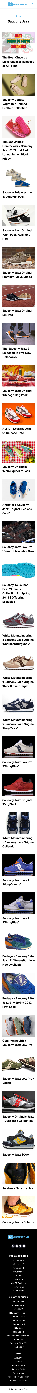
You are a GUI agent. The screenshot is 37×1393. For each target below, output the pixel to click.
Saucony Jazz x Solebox (18, 1222)
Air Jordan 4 (18, 1268)
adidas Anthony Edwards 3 (18, 1336)
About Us (18, 1358)
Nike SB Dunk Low (19, 1283)
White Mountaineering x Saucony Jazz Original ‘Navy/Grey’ (18, 724)
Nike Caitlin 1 (18, 1347)
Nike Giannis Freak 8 (18, 1313)
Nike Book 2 (18, 1332)
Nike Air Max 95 (19, 1291)
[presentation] (18, 42)
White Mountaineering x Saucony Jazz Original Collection (18, 842)
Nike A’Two (18, 1339)
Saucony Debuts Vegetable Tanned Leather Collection (14, 104)
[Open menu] (4, 4)
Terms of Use (18, 1373)
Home (18, 16)
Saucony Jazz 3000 (15, 1154)
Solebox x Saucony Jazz (18, 1188)
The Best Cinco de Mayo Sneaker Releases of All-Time (18, 62)
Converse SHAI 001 (18, 1343)
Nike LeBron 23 (18, 1305)
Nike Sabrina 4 (18, 1324)
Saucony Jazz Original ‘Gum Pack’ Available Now (17, 235)
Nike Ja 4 (18, 1328)
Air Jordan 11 (18, 1275)
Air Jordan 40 (18, 1301)
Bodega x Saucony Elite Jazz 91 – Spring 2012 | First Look (18, 1003)
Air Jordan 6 (18, 1272)
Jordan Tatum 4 (18, 1320)
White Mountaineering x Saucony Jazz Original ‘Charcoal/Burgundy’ (18, 640)
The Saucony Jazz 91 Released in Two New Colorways (16, 353)
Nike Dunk (18, 1279)
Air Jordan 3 (18, 1264)
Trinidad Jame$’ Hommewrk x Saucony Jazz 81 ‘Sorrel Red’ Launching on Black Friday (17, 150)
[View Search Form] (33, 4)
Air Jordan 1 (18, 1260)
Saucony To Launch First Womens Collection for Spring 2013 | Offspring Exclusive (16, 593)
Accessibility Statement (18, 1377)
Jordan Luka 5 (18, 1317)
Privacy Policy (18, 1365)
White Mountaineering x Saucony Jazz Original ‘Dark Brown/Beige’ (18, 682)
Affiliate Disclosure (18, 1381)
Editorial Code (18, 1369)
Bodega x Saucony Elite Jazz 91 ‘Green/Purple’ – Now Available (18, 960)
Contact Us (18, 1362)
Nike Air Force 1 (18, 1287)
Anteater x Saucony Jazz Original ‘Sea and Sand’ (17, 509)
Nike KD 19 (18, 1309)
